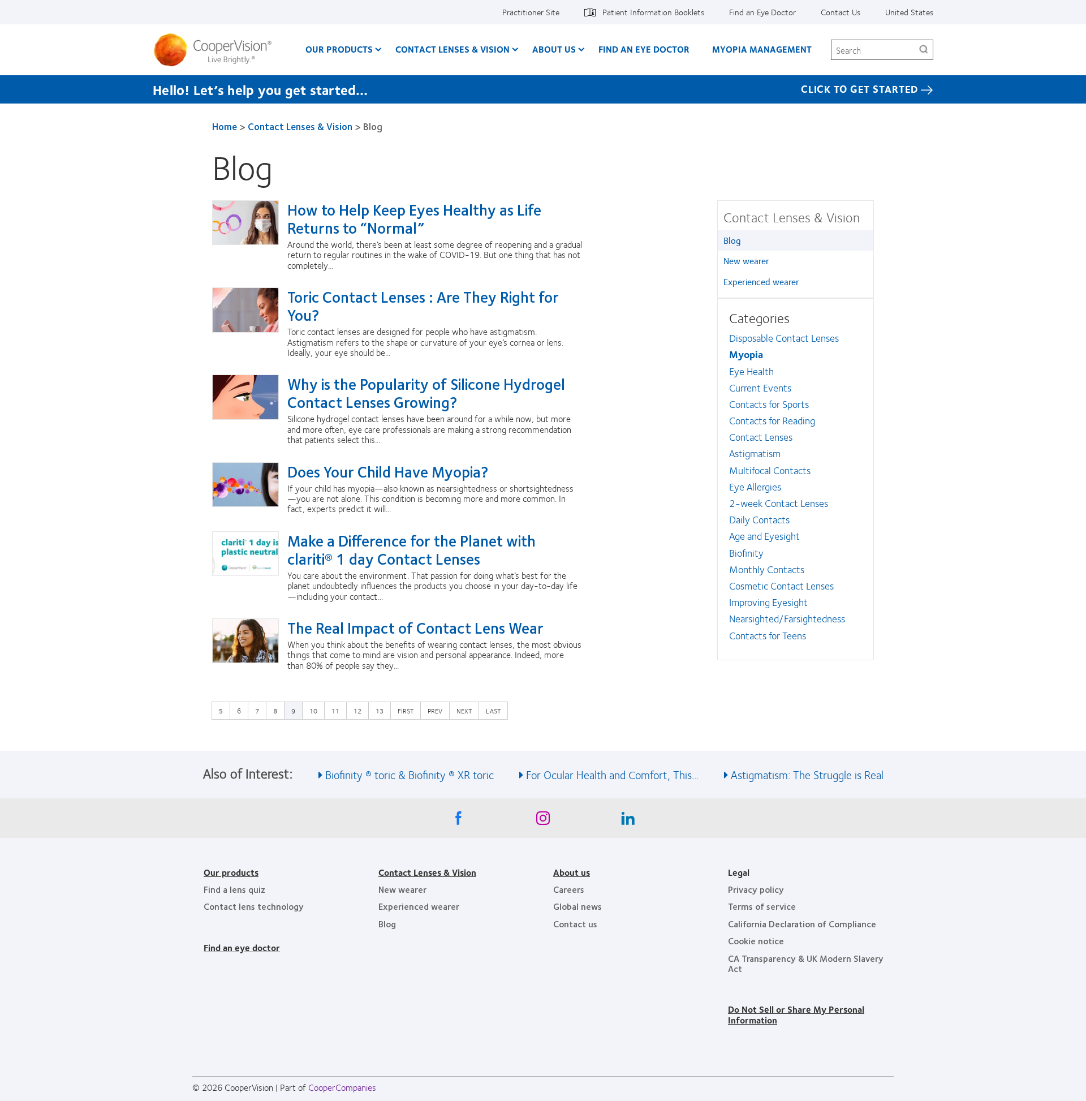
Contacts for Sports (769, 404)
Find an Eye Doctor (762, 12)
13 (382, 710)
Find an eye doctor (242, 947)
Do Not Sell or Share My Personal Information (796, 1014)
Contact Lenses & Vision (452, 49)
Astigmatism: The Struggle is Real (807, 774)
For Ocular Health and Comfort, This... (612, 774)
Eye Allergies (755, 486)
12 (360, 710)
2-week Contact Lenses (778, 503)
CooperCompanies (342, 1087)
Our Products (339, 49)
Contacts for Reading (772, 420)
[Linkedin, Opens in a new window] (628, 821)
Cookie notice (756, 941)
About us (571, 872)
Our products (231, 872)
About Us (554, 49)
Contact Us (840, 12)
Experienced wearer (761, 281)
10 (316, 710)
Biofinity (746, 553)
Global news (577, 906)
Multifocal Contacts (770, 470)
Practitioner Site (530, 12)
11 (338, 710)
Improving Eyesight (768, 602)
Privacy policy (756, 889)
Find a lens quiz (234, 889)
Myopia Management (762, 49)
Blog (732, 240)
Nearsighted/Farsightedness (787, 618)
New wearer (746, 260)
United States (909, 12)
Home (224, 126)
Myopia (746, 354)
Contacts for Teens (767, 635)
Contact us (575, 924)
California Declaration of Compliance (802, 924)
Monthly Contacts (766, 569)
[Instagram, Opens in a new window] (543, 821)
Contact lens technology (254, 906)
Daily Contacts (759, 519)
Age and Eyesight (764, 536)
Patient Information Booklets (653, 12)
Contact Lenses (760, 437)
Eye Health (751, 371)
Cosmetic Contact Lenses (781, 585)
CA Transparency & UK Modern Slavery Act (806, 963)
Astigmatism (755, 453)
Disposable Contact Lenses (784, 338)
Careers (568, 889)
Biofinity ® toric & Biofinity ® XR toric (409, 774)
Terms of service (762, 906)
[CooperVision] (217, 50)
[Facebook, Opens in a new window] (458, 821)
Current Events (760, 387)
